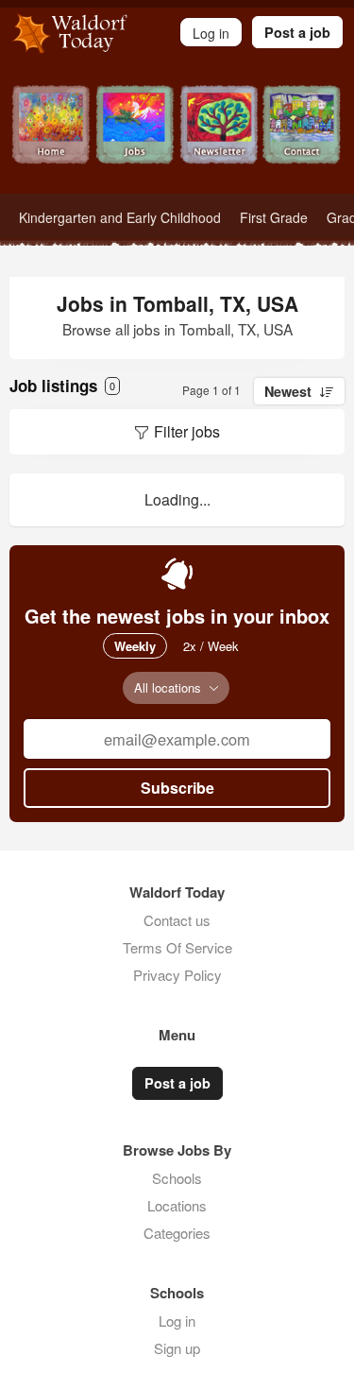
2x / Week (211, 646)
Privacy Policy (177, 975)
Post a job (297, 32)
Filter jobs (187, 431)
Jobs (135, 139)
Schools (177, 1178)
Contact (303, 139)
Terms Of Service (177, 947)
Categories (177, 1233)
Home (51, 139)
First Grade (274, 217)
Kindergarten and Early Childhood (120, 217)
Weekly (135, 646)
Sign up (177, 1348)
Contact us (177, 920)
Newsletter (219, 139)
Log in (177, 1320)
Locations (177, 1205)
